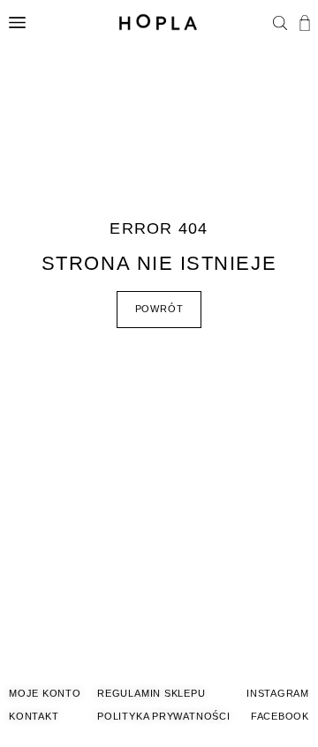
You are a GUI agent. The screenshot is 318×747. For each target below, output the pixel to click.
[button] (280, 25)
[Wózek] (305, 23)
